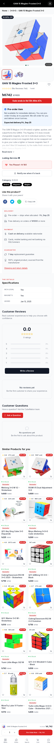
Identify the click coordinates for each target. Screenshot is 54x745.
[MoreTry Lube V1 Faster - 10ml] (13, 693)
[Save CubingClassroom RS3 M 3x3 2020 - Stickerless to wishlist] (3, 564)
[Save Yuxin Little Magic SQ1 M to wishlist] (3, 651)
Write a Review (27, 371)
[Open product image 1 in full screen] (27, 41)
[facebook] (5, 202)
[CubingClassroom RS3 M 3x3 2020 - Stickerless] (13, 562)
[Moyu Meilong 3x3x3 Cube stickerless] (40, 518)
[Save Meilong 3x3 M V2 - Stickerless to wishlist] (3, 476)
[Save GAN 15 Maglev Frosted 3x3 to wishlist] (49, 84)
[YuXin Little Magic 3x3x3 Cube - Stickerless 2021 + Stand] (40, 693)
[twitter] (12, 202)
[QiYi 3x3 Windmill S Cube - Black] (40, 649)
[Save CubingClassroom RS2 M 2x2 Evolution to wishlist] (30, 607)
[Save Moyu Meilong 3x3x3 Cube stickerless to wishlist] (30, 520)
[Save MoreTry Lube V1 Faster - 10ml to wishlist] (3, 695)
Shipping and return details (16, 268)
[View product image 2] (18, 74)
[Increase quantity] (14, 732)
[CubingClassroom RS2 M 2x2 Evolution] (40, 605)
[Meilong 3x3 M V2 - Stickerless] (13, 474)
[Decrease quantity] (4, 732)
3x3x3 (13, 11)
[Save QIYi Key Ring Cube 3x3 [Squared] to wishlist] (3, 520)
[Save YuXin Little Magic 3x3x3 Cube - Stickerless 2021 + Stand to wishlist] (30, 695)
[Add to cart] (24, 476)
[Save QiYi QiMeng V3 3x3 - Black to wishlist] (30, 564)
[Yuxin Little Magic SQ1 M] (13, 649)
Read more (7, 152)
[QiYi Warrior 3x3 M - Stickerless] (13, 605)
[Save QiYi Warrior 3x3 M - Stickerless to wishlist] (3, 607)
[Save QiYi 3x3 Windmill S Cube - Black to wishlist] (30, 651)
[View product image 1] (7, 74)
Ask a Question (14, 415)
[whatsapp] (19, 202)
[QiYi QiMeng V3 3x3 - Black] (40, 562)
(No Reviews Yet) (20, 88)
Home (4, 11)
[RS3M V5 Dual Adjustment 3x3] (40, 474)
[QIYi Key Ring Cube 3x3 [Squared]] (13, 518)
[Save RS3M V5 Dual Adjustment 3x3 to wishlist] (30, 476)
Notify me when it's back (28, 173)
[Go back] (4, 3)
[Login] (50, 3)
